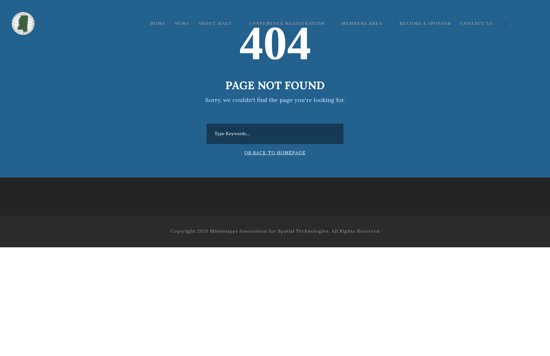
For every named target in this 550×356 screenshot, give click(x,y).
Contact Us (476, 23)
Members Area (362, 23)
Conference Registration (287, 23)
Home (158, 23)
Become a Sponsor (425, 23)
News (182, 23)
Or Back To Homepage (275, 153)
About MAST (215, 23)
